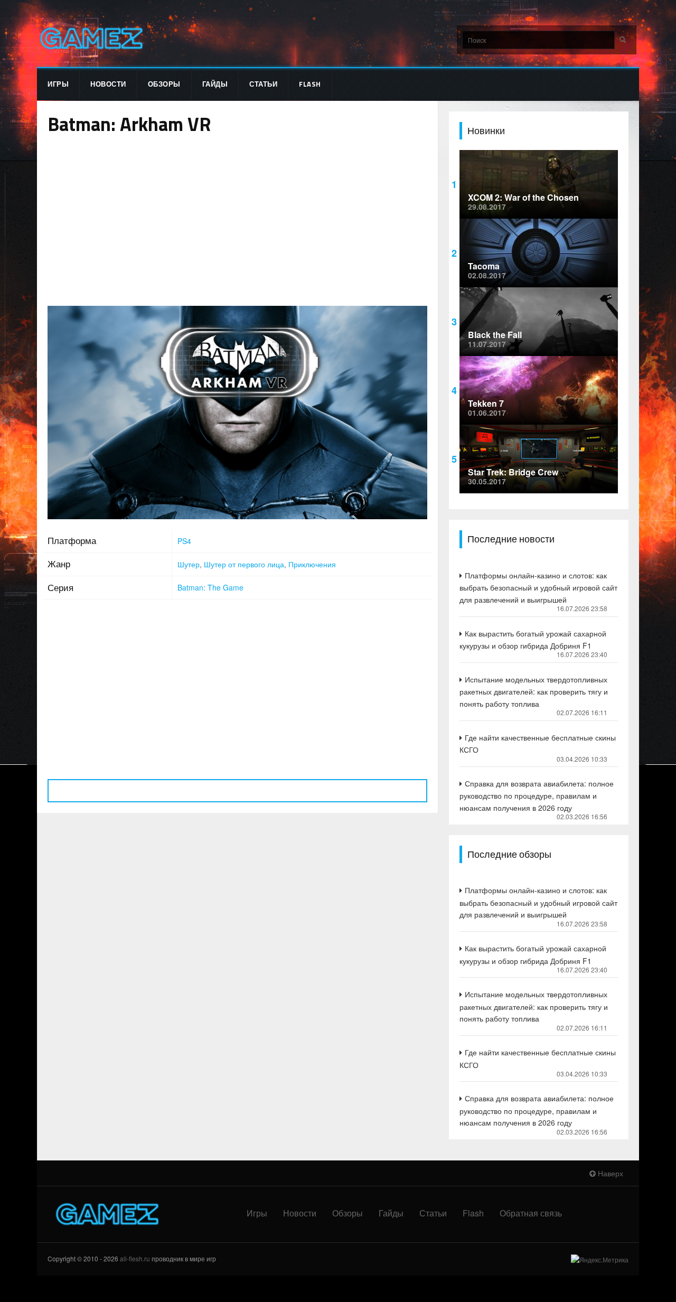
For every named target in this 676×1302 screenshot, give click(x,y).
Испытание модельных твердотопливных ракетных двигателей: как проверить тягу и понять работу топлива (533, 691)
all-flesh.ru (135, 1258)
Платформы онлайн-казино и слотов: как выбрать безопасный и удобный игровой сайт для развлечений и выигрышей (538, 587)
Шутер (188, 564)
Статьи (263, 84)
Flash (310, 84)
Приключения (312, 564)
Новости (108, 84)
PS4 (184, 541)
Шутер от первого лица (244, 564)
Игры (58, 84)
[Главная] (90, 38)
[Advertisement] (237, 221)
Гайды (215, 84)
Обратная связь (531, 1213)
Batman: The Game (210, 587)
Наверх (609, 1173)
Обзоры (164, 84)
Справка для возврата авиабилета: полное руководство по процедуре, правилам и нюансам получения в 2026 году (536, 795)
